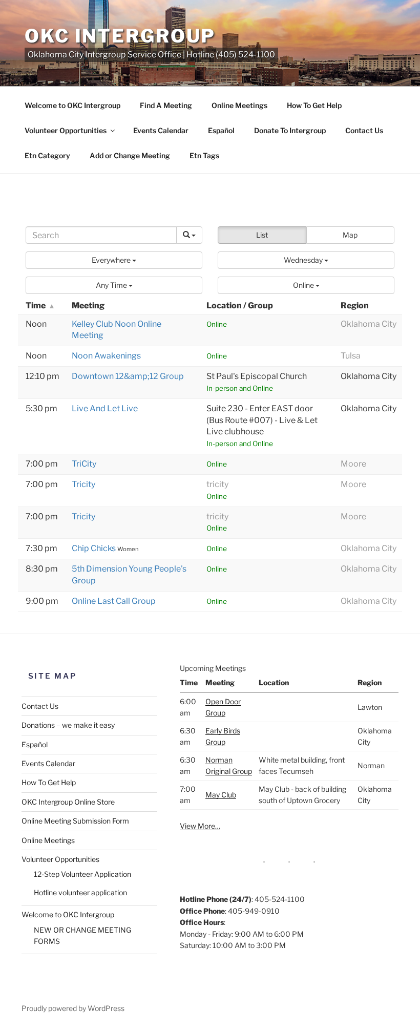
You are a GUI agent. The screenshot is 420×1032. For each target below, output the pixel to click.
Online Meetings (239, 105)
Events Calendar (160, 130)
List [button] (262, 234)
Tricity (83, 484)
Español (221, 130)
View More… (200, 826)
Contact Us (364, 130)
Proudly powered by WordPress (73, 1008)
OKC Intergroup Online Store (68, 801)
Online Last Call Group (114, 601)
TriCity (84, 464)
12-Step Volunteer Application (82, 874)
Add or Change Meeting (130, 155)
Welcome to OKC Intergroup (72, 105)
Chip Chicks (94, 548)
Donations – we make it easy (68, 725)
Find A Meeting (166, 105)
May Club (220, 794)
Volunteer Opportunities (66, 130)
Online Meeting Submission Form (75, 820)
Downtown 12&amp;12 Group (128, 376)
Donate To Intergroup (290, 130)
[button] (114, 260)
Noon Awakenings (106, 356)
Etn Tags (204, 155)
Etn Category (47, 155)
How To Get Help (314, 105)
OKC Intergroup (120, 36)
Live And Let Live (105, 408)
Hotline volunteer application (80, 892)
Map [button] (350, 234)
